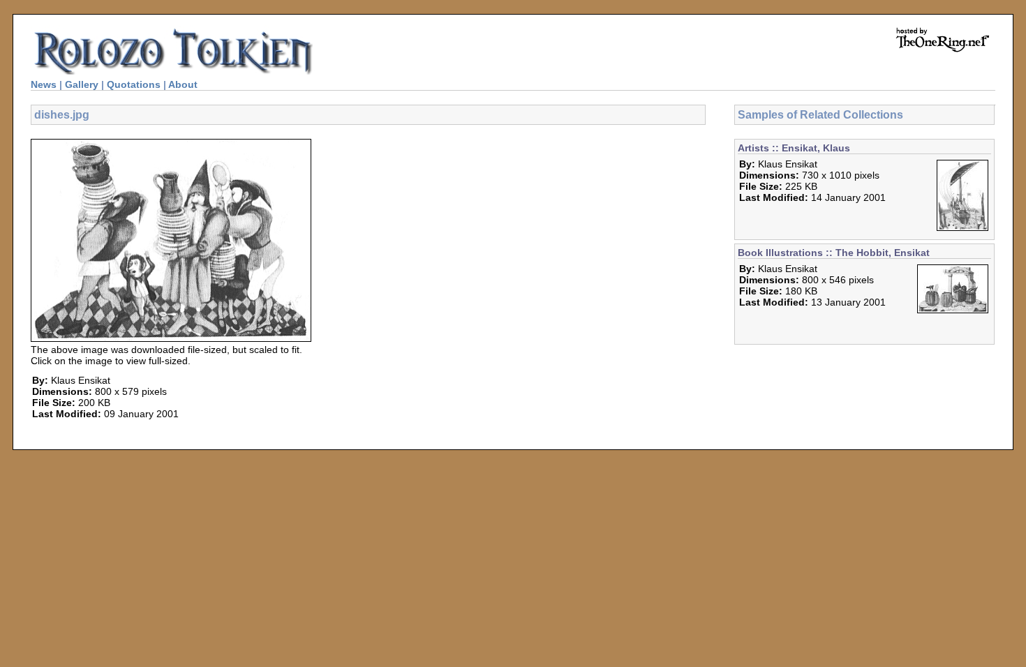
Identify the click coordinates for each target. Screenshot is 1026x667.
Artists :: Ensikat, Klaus (794, 147)
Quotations (134, 84)
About (183, 84)
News (44, 84)
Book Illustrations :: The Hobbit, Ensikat (834, 252)
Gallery (81, 84)
